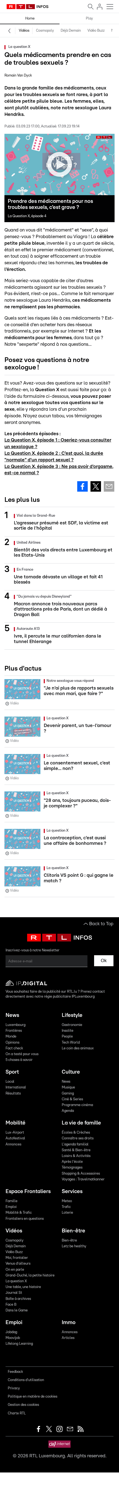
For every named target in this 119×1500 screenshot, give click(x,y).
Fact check (14, 1048)
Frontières (14, 1031)
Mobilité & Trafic (19, 1213)
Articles (68, 1338)
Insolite (67, 1031)
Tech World (71, 1042)
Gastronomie (72, 1025)
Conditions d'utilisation (26, 1380)
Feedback (15, 1372)
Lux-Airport (15, 1132)
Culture (71, 1072)
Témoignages (72, 1167)
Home (30, 18)
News (12, 1015)
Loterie (67, 1213)
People (67, 1036)
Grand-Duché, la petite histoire (30, 1275)
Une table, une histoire (23, 1287)
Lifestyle (72, 1015)
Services (72, 1191)
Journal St (14, 1293)
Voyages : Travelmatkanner (83, 1179)
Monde (11, 1036)
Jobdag (11, 1332)
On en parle (15, 1270)
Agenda (68, 1111)
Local (10, 1082)
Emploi (11, 1207)
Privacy (14, 1388)
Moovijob (13, 1338)
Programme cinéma (77, 1105)
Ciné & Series (72, 1099)
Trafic (66, 1207)
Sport (12, 1072)
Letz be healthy (74, 1246)
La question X (16, 1281)
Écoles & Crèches (76, 1132)
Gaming (68, 1093)
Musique (68, 1087)
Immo (69, 1322)
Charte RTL (17, 1413)
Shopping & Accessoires (81, 1173)
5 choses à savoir (19, 1060)
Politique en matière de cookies (32, 1396)
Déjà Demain (71, 30)
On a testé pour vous (22, 1054)
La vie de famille (81, 1123)
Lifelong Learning (19, 1344)
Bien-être (73, 1231)
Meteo (67, 1201)
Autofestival (15, 1138)
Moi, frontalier (17, 1258)
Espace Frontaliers (28, 1191)
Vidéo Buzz (96, 30)
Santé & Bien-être (76, 1150)
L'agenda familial (75, 1144)
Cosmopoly (45, 30)
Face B (11, 1304)
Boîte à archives (18, 1299)
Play (89, 18)
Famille (11, 1201)
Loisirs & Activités (76, 1156)
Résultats (13, 1093)
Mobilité (15, 1123)
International (16, 1087)
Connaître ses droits (78, 1138)
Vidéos (24, 30)
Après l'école (72, 1162)
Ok (104, 960)
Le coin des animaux (78, 1048)
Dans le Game (17, 1310)
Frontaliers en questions (25, 1219)
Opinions (12, 1042)
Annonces (13, 1144)
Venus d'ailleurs (18, 1263)
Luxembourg (15, 1025)
